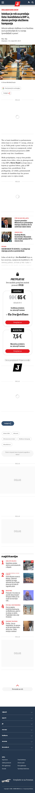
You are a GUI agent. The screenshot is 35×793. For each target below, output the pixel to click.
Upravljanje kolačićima (23, 768)
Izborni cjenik (21, 763)
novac (4, 729)
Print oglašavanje (22, 765)
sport (4, 718)
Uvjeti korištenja (22, 759)
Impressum (5, 759)
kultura (5, 735)
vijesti (4, 712)
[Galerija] (17, 62)
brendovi (5, 747)
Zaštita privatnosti (6, 763)
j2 (2, 723)
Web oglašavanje (6, 765)
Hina (6, 39)
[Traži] (32, 2)
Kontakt (4, 768)
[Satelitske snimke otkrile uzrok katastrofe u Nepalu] (28, 565)
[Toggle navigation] (2, 2)
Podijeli (6, 93)
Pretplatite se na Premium (23, 780)
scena (4, 741)
